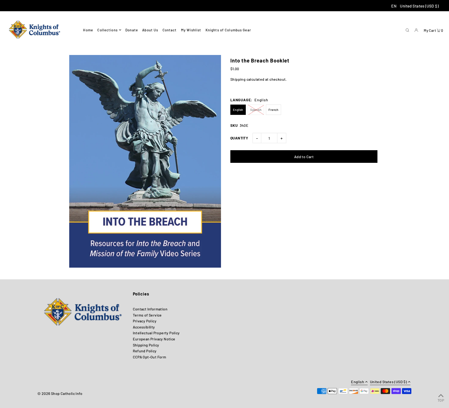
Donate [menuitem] (131, 30)
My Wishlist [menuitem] (191, 30)
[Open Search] (407, 30)
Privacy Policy (145, 321)
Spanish (255, 110)
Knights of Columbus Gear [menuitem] (228, 30)
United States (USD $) (419, 6)
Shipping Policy (146, 345)
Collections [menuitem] (107, 30)
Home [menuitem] (88, 30)
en (393, 6)
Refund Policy (145, 351)
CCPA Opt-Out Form (149, 357)
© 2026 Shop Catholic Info (59, 393)
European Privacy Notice (154, 339)
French (273, 110)
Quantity (239, 138)
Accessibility (144, 327)
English (238, 110)
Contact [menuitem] (170, 30)
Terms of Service (147, 315)
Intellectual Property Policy (156, 333)
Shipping (238, 79)
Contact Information (150, 309)
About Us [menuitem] (150, 30)
